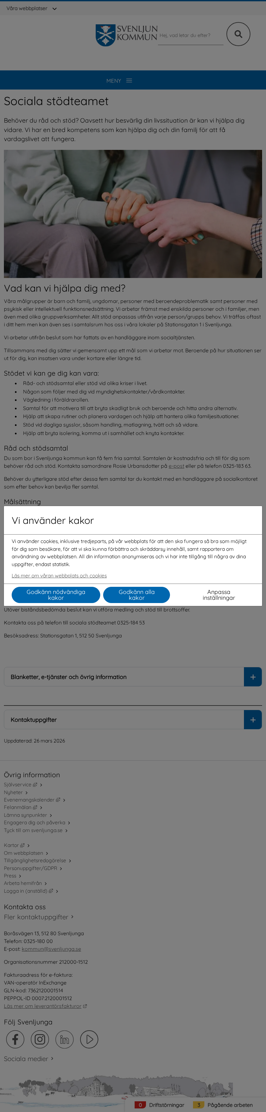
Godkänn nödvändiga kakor (56, 594)
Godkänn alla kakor (137, 594)
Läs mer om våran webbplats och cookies (59, 575)
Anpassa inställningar (219, 594)
